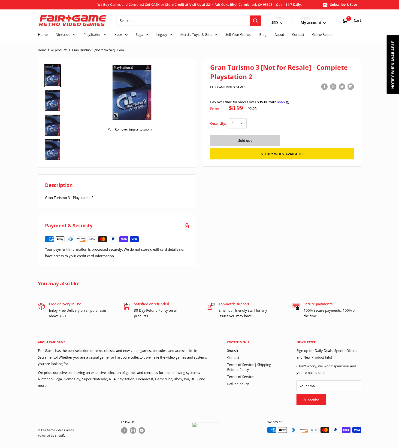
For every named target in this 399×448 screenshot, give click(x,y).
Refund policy (238, 383)
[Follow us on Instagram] (133, 430)
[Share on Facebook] (324, 86)
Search (232, 350)
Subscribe (311, 399)
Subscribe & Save (343, 4)
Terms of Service (240, 376)
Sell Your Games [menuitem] (238, 34)
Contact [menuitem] (298, 34)
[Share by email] (351, 86)
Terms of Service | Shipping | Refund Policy (250, 367)
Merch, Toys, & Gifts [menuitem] (196, 34)
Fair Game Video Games (227, 87)
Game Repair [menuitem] (322, 34)
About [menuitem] (279, 34)
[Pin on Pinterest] (333, 86)
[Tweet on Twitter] (342, 86)
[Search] (255, 20)
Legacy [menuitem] (161, 34)
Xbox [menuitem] (119, 34)
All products (59, 50)
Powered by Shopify (51, 435)
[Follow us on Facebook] (124, 430)
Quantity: (218, 123)
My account (311, 22)
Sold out (245, 140)
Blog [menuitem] (262, 34)
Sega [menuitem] (139, 34)
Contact (233, 357)
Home (42, 50)
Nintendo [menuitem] (63, 34)
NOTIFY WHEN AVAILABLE (282, 154)
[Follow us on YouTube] (142, 430)
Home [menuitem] (43, 34)
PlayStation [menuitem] (92, 34)
